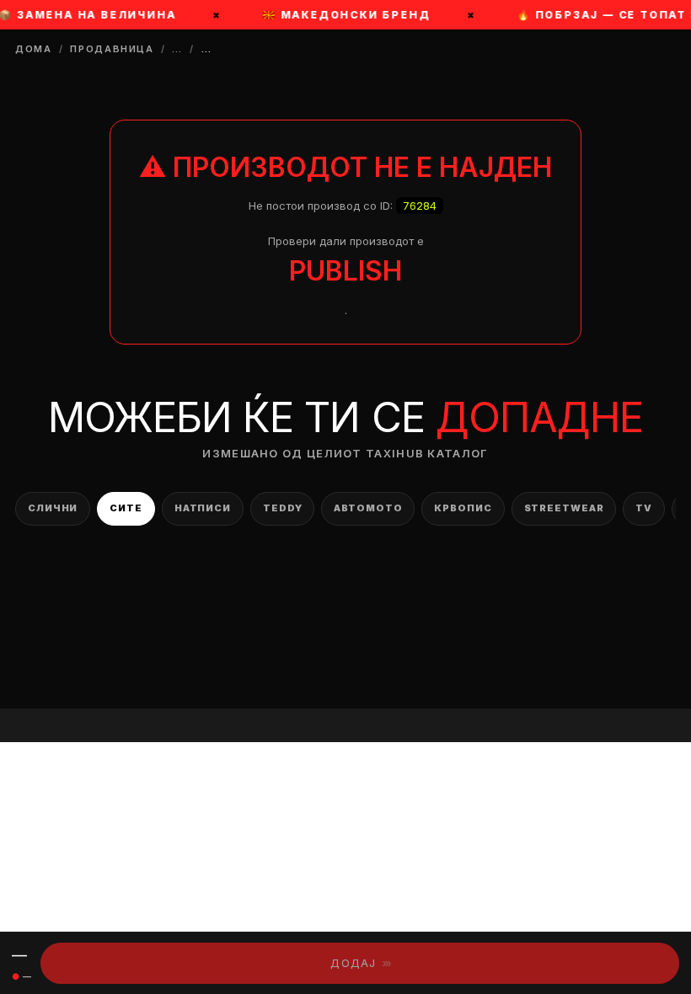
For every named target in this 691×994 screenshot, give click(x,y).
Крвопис (462, 508)
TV (643, 508)
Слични (53, 508)
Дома (33, 49)
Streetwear (564, 508)
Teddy (282, 508)
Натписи (202, 508)
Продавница (112, 49)
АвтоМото (368, 508)
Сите (126, 508)
